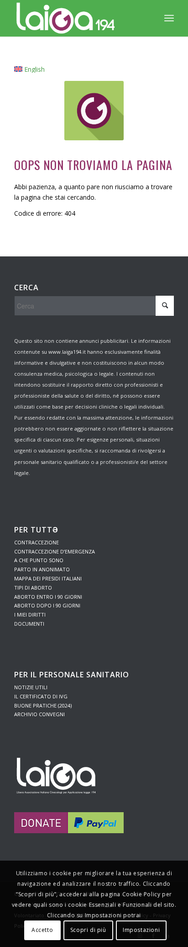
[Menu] (169, 18)
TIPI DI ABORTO (33, 587)
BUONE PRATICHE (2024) (43, 705)
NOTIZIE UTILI (30, 687)
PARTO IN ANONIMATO (42, 569)
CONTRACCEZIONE (36, 542)
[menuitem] (29, 69)
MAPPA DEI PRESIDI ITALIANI (48, 578)
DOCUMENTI (29, 623)
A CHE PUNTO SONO (38, 560)
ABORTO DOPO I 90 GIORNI (47, 605)
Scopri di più (88, 930)
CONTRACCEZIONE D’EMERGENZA (54, 551)
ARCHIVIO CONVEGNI (39, 714)
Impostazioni (141, 930)
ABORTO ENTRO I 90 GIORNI (48, 596)
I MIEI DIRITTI (30, 614)
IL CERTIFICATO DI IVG (41, 696)
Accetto (42, 930)
